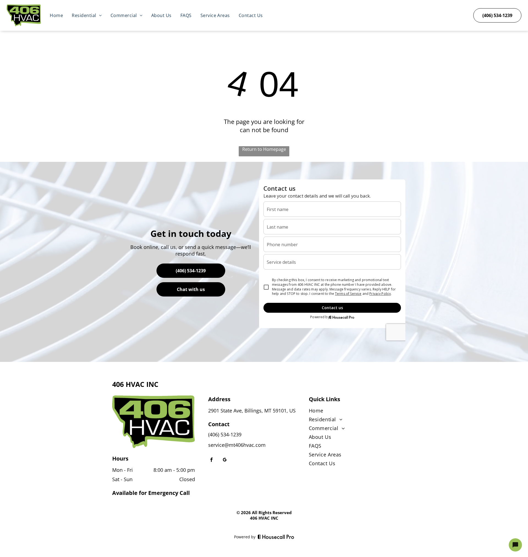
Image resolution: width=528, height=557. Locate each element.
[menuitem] (56, 15)
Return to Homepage (264, 149)
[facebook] (211, 460)
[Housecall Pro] (276, 536)
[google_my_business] (224, 460)
